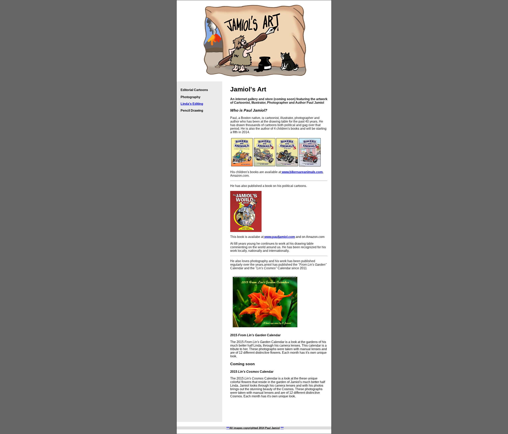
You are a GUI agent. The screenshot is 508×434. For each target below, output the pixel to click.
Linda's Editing (192, 103)
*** (282, 427)
